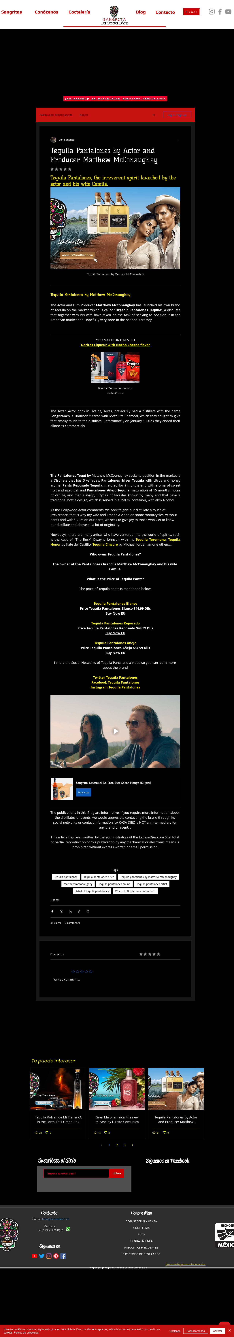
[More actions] (178, 140)
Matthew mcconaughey (78, 884)
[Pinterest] (56, 1256)
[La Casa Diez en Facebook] (63, 1256)
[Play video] (115, 731)
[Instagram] (212, 12)
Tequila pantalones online (114, 884)
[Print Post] (88, 911)
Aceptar (217, 1331)
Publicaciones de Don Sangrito (55, 114)
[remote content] (115, 453)
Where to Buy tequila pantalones (135, 891)
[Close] (229, 1331)
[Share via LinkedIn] (70, 911)
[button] (154, 114)
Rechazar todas (195, 1331)
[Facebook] (220, 12)
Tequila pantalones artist (152, 884)
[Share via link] (79, 911)
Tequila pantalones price (99, 877)
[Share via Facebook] (52, 911)
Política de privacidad (26, 1332)
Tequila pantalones (66, 877)
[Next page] (132, 1145)
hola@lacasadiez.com (55, 1219)
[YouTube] (228, 12)
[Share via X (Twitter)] (61, 911)
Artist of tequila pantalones (92, 891)
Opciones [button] (174, 1331)
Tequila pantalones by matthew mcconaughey (148, 877)
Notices (84, 114)
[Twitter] (41, 1256)
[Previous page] (101, 1145)
